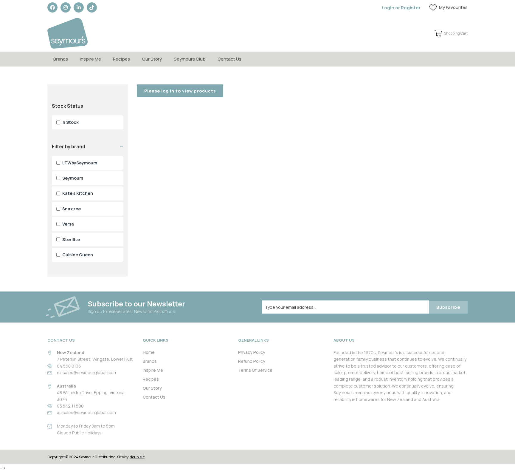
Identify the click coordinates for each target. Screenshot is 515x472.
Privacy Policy (251, 352)
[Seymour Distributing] (67, 33)
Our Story (152, 59)
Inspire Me (90, 59)
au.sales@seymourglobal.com (86, 412)
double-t (137, 456)
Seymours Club (190, 59)
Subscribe (448, 307)
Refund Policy (251, 361)
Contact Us (229, 59)
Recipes (121, 59)
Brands (60, 59)
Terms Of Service (255, 370)
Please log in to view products (180, 91)
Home (149, 352)
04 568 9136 (69, 366)
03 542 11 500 (70, 406)
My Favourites (453, 7)
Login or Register (401, 7)
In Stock (70, 122)
